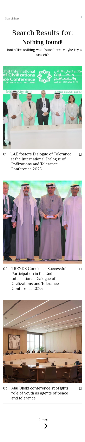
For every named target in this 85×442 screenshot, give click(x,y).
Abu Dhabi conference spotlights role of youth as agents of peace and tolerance (39, 393)
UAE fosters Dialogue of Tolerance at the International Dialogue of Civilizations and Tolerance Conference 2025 (41, 162)
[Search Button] (80, 16)
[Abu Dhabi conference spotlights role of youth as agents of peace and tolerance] (80, 389)
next (45, 420)
